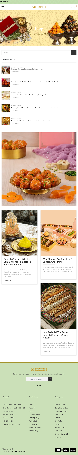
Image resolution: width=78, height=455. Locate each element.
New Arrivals (59, 414)
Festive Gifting (59, 427)
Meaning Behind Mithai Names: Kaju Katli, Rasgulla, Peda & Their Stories (35, 108)
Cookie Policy (33, 431)
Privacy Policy (33, 424)
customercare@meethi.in (11, 424)
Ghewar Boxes (60, 405)
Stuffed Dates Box (61, 411)
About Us (32, 408)
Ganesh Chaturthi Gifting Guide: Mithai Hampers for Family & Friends (18, 262)
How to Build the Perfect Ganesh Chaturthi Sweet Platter (56, 335)
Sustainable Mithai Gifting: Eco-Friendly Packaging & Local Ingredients (34, 95)
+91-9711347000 (8, 414)
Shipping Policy (34, 418)
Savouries (58, 424)
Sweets (57, 418)
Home (28, 34)
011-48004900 (8, 411)
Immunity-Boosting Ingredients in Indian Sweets (27, 69)
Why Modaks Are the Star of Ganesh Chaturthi (58, 260)
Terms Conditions (35, 427)
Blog (36, 34)
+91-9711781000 (8, 418)
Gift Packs (58, 421)
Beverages (58, 437)
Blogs (31, 411)
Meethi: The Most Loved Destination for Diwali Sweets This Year (32, 121)
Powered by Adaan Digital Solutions (14, 451)
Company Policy (34, 414)
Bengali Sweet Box (61, 408)
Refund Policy (33, 421)
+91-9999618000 (8, 421)
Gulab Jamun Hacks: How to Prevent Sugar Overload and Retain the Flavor (36, 82)
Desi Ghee (58, 431)
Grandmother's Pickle (62, 434)
